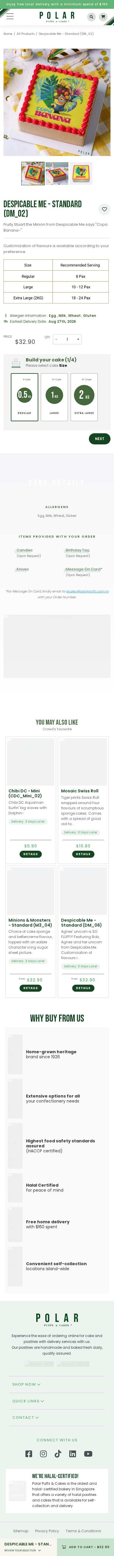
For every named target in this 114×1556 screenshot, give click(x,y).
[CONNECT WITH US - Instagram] (43, 1455)
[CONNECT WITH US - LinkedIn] (72, 1455)
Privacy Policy (47, 1530)
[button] (99, 438)
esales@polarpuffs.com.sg (87, 591)
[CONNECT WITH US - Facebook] (28, 1455)
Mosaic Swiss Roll (80, 791)
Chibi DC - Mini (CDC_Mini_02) (25, 793)
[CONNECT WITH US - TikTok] (58, 1455)
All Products (26, 34)
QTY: (47, 337)
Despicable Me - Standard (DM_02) (66, 34)
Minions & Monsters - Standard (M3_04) (30, 922)
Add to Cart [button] (89, 1547)
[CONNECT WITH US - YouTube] (88, 1455)
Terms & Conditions (83, 1530)
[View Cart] (103, 17)
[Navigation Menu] (9, 16)
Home (8, 34)
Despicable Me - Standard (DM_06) (81, 922)
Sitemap (20, 1530)
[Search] (91, 17)
